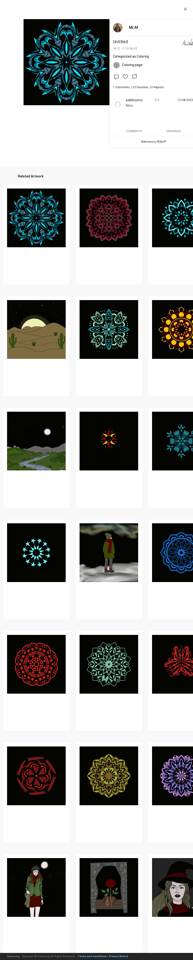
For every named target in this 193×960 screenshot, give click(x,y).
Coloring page (132, 65)
